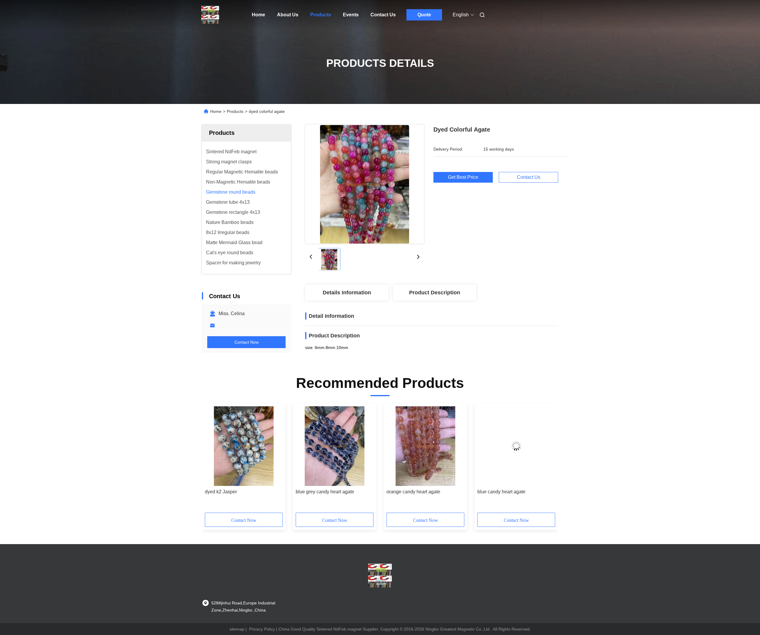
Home (258, 14)
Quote (424, 14)
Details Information (347, 293)
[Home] (210, 15)
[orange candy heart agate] (425, 446)
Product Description (434, 293)
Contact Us (383, 14)
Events (351, 14)
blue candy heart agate (501, 491)
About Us (287, 14)
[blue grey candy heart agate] (334, 446)
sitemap (236, 629)
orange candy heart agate (413, 491)
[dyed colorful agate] (364, 184)
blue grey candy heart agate (325, 491)
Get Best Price (463, 177)
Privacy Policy (262, 629)
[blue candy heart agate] (516, 446)
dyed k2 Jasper (221, 491)
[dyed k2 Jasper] (244, 446)
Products (320, 14)
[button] (212, 460)
